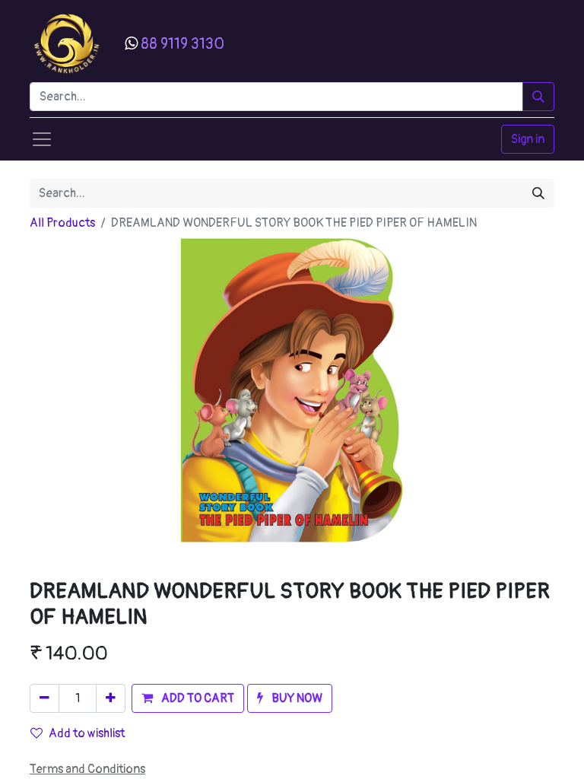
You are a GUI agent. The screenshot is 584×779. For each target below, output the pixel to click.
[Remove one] (44, 698)
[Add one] (110, 698)
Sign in (527, 139)
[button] (188, 698)
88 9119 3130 (182, 43)
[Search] (538, 96)
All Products (62, 223)
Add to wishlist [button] (87, 733)
